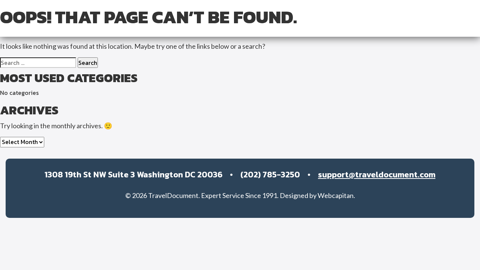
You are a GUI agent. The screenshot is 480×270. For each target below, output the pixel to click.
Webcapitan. (336, 195)
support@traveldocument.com (376, 174)
